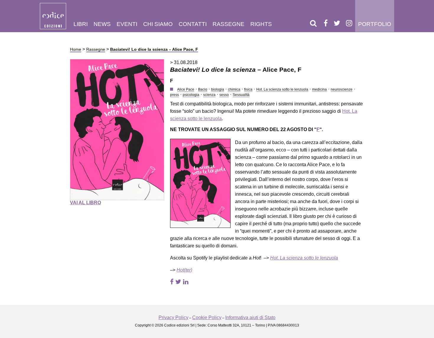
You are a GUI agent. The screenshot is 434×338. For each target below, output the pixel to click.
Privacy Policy (173, 317)
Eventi (127, 24)
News (102, 24)
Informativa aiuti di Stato (250, 317)
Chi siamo (158, 24)
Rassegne (228, 24)
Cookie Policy (206, 317)
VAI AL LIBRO (85, 202)
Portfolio (374, 24)
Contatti (193, 24)
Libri (81, 24)
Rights (261, 24)
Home (75, 49)
